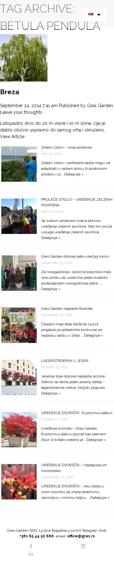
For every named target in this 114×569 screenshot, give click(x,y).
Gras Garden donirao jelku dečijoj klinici (75, 256)
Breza (9, 92)
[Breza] (24, 57)
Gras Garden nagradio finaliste (66, 308)
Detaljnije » (74, 174)
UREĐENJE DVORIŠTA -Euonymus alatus (76, 413)
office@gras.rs (81, 536)
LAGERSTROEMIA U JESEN (64, 360)
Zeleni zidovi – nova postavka (66, 147)
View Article (12, 136)
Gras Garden (100, 105)
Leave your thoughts (21, 112)
